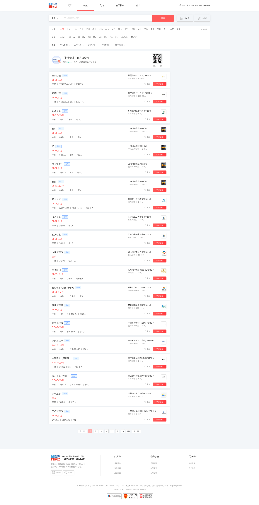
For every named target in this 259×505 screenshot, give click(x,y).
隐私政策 (192, 463)
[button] (55, 18)
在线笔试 (154, 473)
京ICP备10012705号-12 (113, 486)
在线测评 (154, 468)
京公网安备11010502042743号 (133, 486)
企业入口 (194, 5)
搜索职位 (117, 463)
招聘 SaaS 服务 (204, 5)
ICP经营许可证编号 (84, 486)
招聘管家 (154, 463)
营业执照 (147, 486)
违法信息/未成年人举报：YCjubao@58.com (166, 486)
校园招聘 (117, 473)
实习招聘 (117, 468)
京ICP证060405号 (98, 486)
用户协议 (192, 468)
